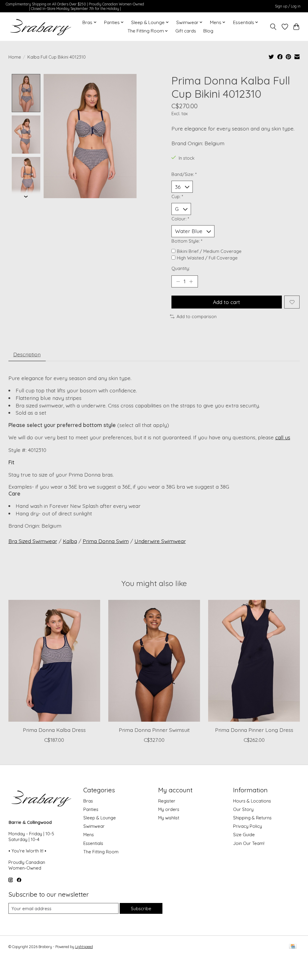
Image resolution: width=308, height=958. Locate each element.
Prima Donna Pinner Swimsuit (154, 729)
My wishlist (168, 818)
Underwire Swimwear (160, 541)
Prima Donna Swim (106, 541)
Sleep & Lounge (99, 818)
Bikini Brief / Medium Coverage (209, 251)
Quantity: (180, 268)
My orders (168, 809)
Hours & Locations (252, 801)
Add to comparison (197, 316)
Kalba (70, 541)
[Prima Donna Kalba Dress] (54, 661)
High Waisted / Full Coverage (207, 258)
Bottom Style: (186, 241)
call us (282, 437)
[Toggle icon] (273, 26)
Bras (88, 801)
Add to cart (226, 302)
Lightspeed (84, 946)
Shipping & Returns (252, 818)
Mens (88, 834)
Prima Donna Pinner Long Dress (254, 729)
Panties (90, 809)
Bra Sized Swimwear (32, 541)
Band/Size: (184, 174)
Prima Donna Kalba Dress (54, 729)
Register (166, 801)
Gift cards (185, 31)
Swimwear (94, 826)
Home (14, 57)
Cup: (177, 196)
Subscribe (141, 908)
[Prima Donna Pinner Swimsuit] (154, 661)
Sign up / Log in (287, 6)
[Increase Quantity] (191, 281)
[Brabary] (41, 27)
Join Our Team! (248, 843)
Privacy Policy (247, 826)
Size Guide (244, 834)
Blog (208, 31)
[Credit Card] (293, 947)
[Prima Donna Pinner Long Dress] (254, 661)
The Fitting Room (101, 852)
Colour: (180, 219)
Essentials (93, 843)
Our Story (243, 809)
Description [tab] (27, 354)
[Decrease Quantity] (178, 281)
